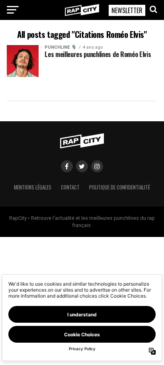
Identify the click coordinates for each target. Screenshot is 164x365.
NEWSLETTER (127, 10)
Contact (70, 187)
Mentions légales (32, 187)
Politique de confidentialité (119, 187)
